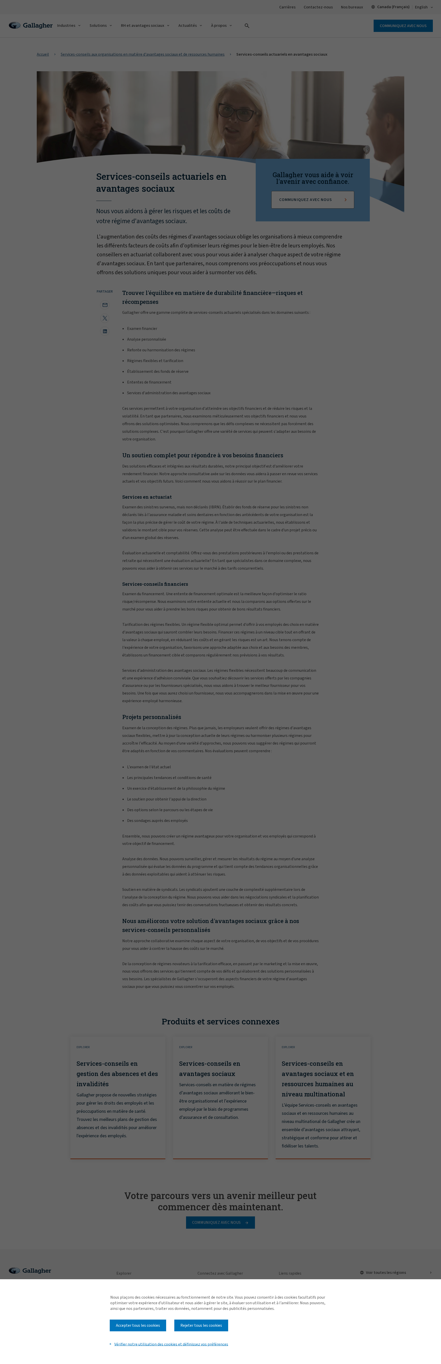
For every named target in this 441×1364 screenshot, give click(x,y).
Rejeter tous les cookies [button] (201, 1325)
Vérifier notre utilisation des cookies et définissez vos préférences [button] (171, 1344)
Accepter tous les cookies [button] (138, 1325)
